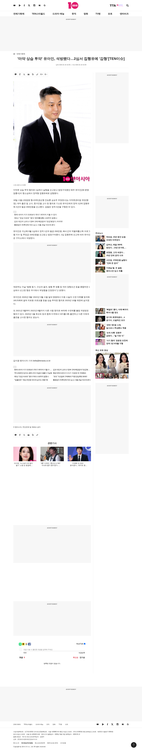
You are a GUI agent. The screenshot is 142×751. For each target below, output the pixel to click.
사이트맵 (63, 743)
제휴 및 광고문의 (52, 743)
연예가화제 (18, 14)
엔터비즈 (124, 14)
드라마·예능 (58, 14)
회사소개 (16, 743)
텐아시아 (25, 746)
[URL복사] (37, 74)
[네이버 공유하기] (28, 74)
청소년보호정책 (40, 743)
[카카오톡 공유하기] (15, 74)
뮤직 (74, 14)
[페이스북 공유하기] (20, 74)
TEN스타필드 (38, 14)
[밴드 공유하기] (33, 74)
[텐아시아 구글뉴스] (44, 5)
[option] (112, 363)
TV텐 (98, 14)
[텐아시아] (73, 5)
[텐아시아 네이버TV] (20, 5)
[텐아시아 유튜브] (14, 5)
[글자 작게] (46, 74)
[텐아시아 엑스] (29, 5)
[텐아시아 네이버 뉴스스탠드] (39, 5)
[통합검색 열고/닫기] (127, 5)
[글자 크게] (41, 74)
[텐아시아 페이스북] (24, 5)
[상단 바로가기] (133, 745)
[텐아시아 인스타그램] (34, 5)
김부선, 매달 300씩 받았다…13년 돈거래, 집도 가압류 (115, 248)
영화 (86, 14)
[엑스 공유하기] (24, 74)
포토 (110, 14)
